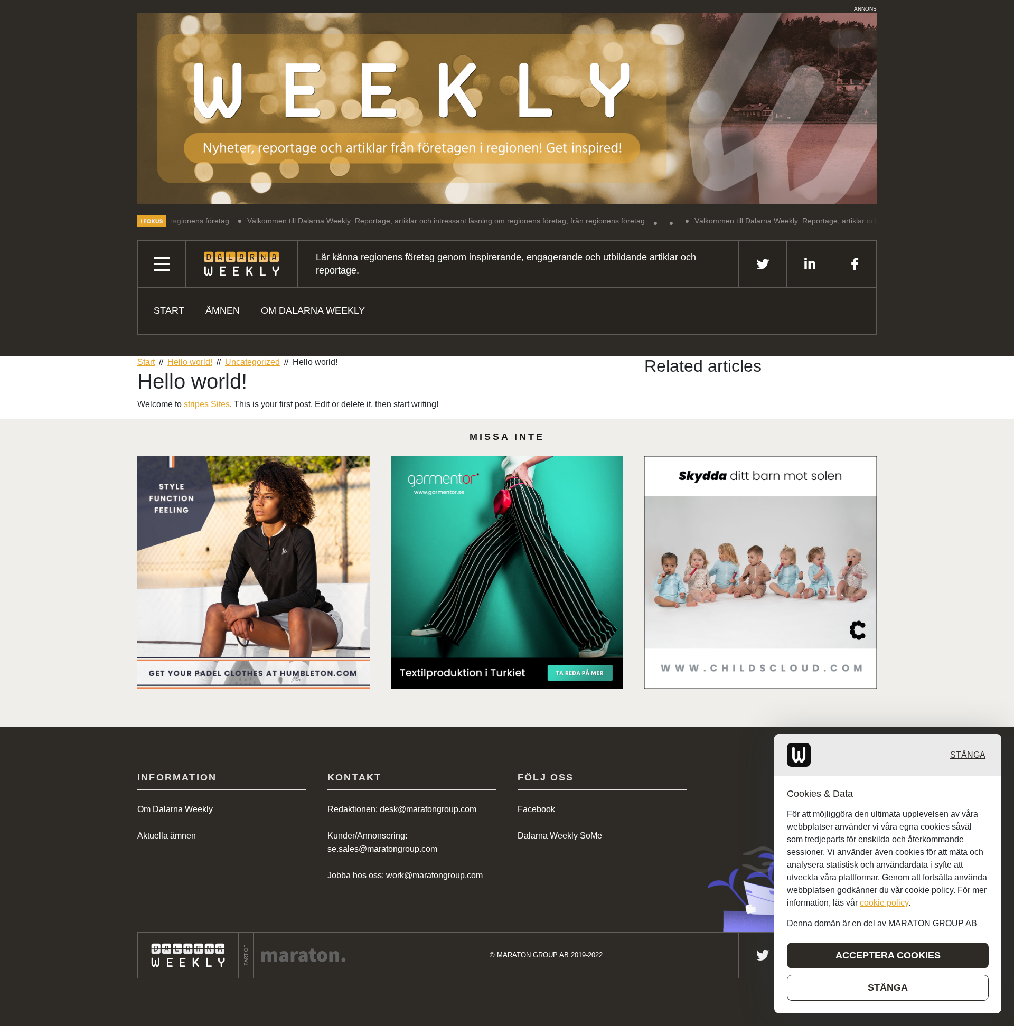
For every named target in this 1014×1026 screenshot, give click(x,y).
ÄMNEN (222, 310)
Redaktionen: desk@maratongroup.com (401, 809)
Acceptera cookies (888, 955)
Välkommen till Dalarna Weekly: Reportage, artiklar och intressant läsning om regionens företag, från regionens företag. (382, 221)
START (169, 310)
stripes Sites (207, 404)
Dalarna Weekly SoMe (560, 835)
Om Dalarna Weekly (313, 310)
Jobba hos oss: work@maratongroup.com (405, 875)
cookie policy (884, 902)
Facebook (536, 809)
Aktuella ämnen (166, 835)
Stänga (967, 754)
